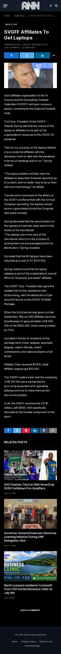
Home (15, 641)
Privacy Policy (28, 641)
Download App (32, 645)
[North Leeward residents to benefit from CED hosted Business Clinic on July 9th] (30, 566)
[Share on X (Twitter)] (27, 55)
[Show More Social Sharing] (54, 55)
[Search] (56, 5)
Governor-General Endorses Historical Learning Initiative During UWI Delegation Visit (30, 537)
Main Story (11, 24)
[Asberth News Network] (30, 5)
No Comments (13, 48)
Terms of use (46, 641)
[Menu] (5, 5)
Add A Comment (30, 610)
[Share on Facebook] (11, 55)
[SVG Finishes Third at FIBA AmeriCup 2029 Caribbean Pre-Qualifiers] (30, 465)
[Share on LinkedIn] (42, 55)
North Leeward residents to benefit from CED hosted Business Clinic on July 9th (28, 589)
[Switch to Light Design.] (51, 5)
